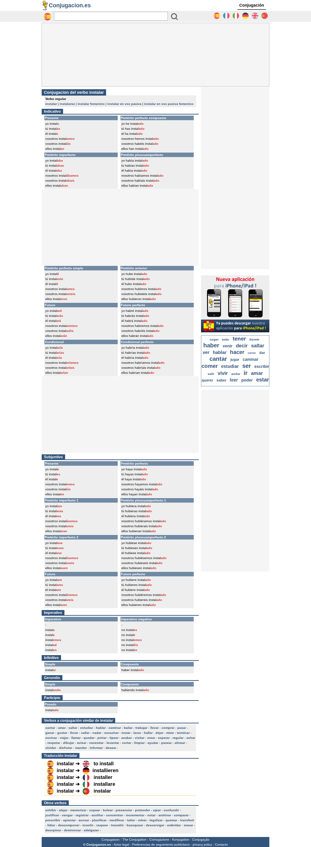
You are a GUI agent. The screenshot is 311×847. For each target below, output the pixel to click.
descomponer (68, 825)
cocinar (51, 738)
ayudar (153, 743)
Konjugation (180, 839)
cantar (50, 728)
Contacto (221, 844)
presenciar (124, 810)
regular (178, 738)
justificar (52, 815)
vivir (223, 373)
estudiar (86, 728)
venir (227, 346)
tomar (126, 733)
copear (94, 810)
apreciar (69, 820)
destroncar (72, 830)
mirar (170, 733)
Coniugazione (159, 839)
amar (62, 728)
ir (245, 372)
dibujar (68, 743)
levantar (113, 743)
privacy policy (202, 844)
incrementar (135, 815)
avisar (81, 743)
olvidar (50, 748)
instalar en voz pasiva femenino (169, 104)
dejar (159, 733)
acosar (84, 820)
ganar (49, 733)
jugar (234, 359)
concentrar (114, 815)
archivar (164, 815)
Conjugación (251, 5)
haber (211, 345)
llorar (74, 733)
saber (221, 380)
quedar (89, 738)
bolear (108, 810)
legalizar (156, 820)
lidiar (51, 825)
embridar (174, 825)
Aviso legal (121, 844)
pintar (102, 738)
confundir (171, 810)
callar (85, 733)
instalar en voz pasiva (124, 104)
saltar (73, 728)
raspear (102, 825)
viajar (64, 738)
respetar (53, 743)
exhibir (50, 810)
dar (262, 353)
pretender (142, 810)
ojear (157, 810)
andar (235, 374)
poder (247, 380)
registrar (82, 815)
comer (209, 366)
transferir (187, 820)
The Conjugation (134, 839)
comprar (168, 728)
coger (214, 339)
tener (239, 339)
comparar (181, 815)
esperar (164, 738)
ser (246, 365)
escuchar (111, 733)
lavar (137, 733)
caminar (115, 728)
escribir (261, 366)
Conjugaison (111, 839)
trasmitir (117, 825)
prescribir (52, 820)
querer (207, 380)
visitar (139, 738)
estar (262, 379)
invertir (87, 825)
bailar (128, 728)
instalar (51, 104)
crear (151, 738)
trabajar (141, 728)
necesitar (96, 743)
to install (104, 763)
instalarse (67, 104)
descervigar (155, 825)
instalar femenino (91, 104)
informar (96, 748)
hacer (237, 352)
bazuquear (135, 825)
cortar (126, 743)
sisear (188, 825)
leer (234, 379)
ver (206, 352)
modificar (117, 820)
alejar (63, 810)
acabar (126, 738)
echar (190, 738)
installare (104, 784)
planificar (99, 820)
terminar (183, 733)
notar (151, 815)
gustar (62, 733)
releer (142, 820)
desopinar (53, 830)
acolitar (97, 815)
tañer (131, 820)
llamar (76, 738)
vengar (67, 815)
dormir (254, 339)
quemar (171, 820)
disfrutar (65, 748)
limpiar (139, 743)
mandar (81, 748)
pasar (181, 728)
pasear (166, 743)
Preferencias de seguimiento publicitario (161, 844)
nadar (96, 733)
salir (211, 374)
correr (252, 353)
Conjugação (200, 839)
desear (111, 748)
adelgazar (91, 830)
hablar (101, 728)
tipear (114, 738)
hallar (148, 733)
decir (242, 345)
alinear (180, 743)
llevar (154, 728)
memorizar (78, 810)
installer (103, 777)
